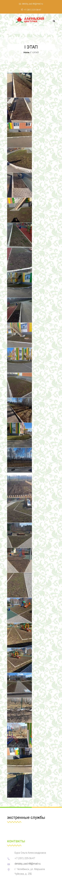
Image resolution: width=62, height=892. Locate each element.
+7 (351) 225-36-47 (32, 10)
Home (26, 52)
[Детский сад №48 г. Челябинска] (31, 20)
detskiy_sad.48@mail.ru (32, 4)
